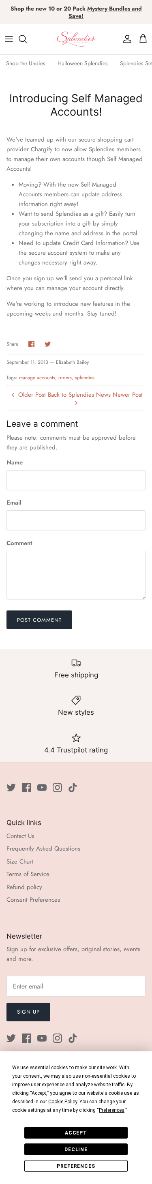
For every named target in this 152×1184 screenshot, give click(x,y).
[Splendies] (76, 39)
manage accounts (37, 377)
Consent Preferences (33, 899)
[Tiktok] (72, 787)
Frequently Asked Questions (43, 848)
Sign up (28, 1012)
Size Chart (19, 861)
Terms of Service (27, 874)
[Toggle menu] (9, 39)
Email (13, 503)
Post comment (39, 620)
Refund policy (24, 887)
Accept (76, 1133)
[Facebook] (26, 787)
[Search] (27, 39)
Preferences (76, 1166)
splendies (84, 377)
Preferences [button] (111, 1110)
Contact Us (20, 836)
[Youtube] (42, 787)
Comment (19, 543)
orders (65, 377)
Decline (76, 1149)
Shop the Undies (25, 63)
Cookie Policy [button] (62, 1101)
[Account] (125, 39)
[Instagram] (57, 787)
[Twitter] (11, 787)
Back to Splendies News (79, 394)
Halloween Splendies (83, 63)
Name (14, 462)
